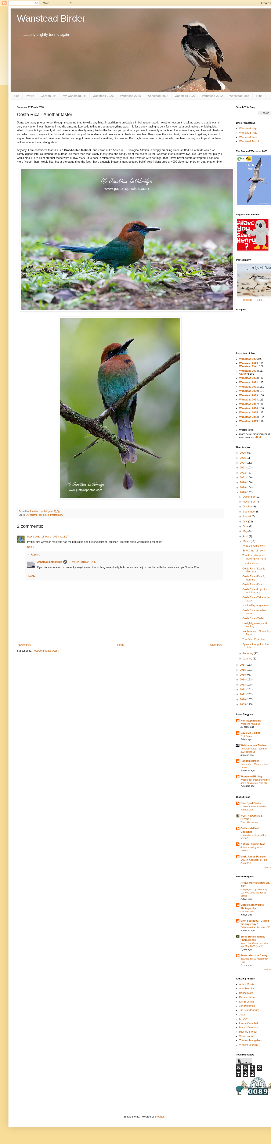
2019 (243, 487)
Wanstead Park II (249, 141)
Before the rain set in (254, 550)
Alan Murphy (246, 988)
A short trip (31, 515)
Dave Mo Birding (250, 732)
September (249, 511)
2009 (243, 704)
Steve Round (246, 1036)
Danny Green (247, 997)
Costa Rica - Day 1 (253, 584)
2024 (243, 462)
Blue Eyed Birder (251, 803)
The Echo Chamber (253, 639)
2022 (243, 472)
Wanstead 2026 (103, 95)
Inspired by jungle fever (255, 605)
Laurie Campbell (249, 1023)
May (245, 531)
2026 (243, 452)
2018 (243, 492)
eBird (258, 437)
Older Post (216, 644)
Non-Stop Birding (251, 720)
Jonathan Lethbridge (49, 562)
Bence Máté (246, 993)
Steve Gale (33, 536)
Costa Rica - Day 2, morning (253, 578)
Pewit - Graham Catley (254, 955)
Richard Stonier (248, 1031)
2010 (243, 699)
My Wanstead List (74, 95)
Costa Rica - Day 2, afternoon (253, 570)
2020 (243, 482)
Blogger (159, 1116)
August (247, 516)
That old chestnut (249, 822)
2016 (243, 669)
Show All (267, 868)
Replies (35, 554)
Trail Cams (246, 736)
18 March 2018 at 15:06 (82, 562)
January (248, 658)
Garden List (48, 95)
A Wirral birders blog (253, 844)
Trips (259, 95)
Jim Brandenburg (249, 1010)
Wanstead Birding (251, 776)
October (248, 506)
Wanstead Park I (248, 137)
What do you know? (253, 545)
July (245, 521)
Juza (242, 1014)
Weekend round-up (250, 724)
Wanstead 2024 (157, 95)
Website (247, 299)
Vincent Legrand (248, 1044)
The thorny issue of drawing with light (254, 557)
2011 (243, 694)
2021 (243, 477)
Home (120, 644)
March (247, 541)
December (249, 496)
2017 (243, 664)
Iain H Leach (246, 1001)
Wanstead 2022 (212, 95)
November (249, 501)
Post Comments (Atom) (46, 650)
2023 (243, 467)
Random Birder (250, 760)
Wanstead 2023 (185, 95)
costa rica (44, 515)
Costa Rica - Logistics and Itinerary (254, 591)
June (246, 526)
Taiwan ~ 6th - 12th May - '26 (255, 927)
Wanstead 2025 (130, 95)
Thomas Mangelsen (250, 1040)
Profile (30, 95)
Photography (56, 515)
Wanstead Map (239, 95)
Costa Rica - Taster (253, 618)
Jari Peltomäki (247, 1005)
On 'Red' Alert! (248, 911)
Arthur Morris (246, 984)
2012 (243, 689)
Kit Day (243, 1018)
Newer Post (24, 644)
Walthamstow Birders (254, 745)
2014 (243, 679)
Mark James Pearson (253, 856)
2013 (243, 684)
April (246, 536)
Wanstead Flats (248, 132)
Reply (30, 547)
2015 (243, 674)
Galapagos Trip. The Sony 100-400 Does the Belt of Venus (254, 892)
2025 (243, 457)
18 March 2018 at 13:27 (55, 536)
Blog (16, 95)
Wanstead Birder (51, 18)
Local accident (250, 563)
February (248, 653)
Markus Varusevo (249, 1027)
